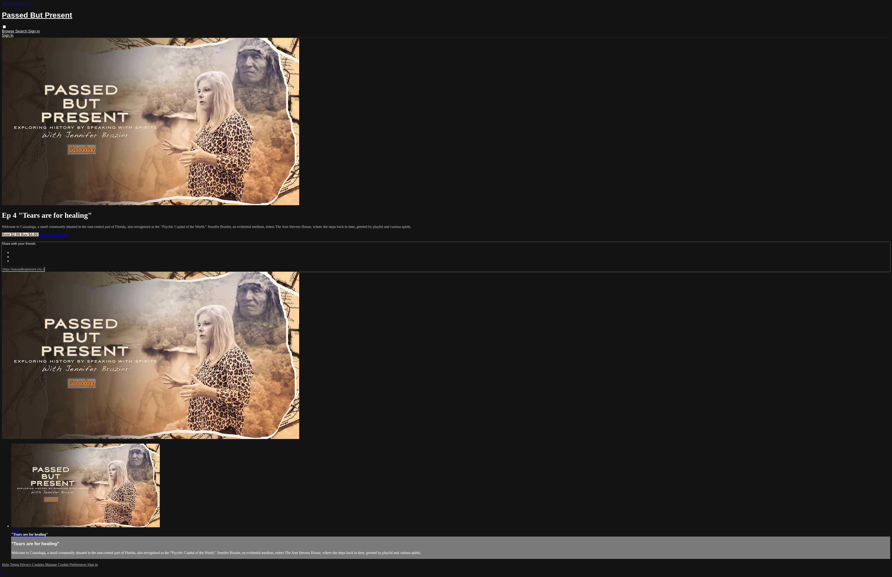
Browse (8, 31)
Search (21, 31)
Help (6, 565)
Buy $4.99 (30, 235)
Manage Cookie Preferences (66, 565)
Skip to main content (17, 4)
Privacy (26, 565)
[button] (4, 26)
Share (63, 235)
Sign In (7, 35)
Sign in (34, 31)
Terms (15, 565)
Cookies (38, 565)
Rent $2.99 (11, 235)
